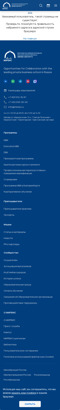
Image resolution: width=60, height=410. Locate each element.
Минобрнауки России (15, 369)
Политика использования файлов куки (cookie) (29, 356)
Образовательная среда (17, 284)
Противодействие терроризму (20, 302)
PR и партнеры (11, 244)
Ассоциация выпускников (17, 266)
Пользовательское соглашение (21, 350)
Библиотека (10, 344)
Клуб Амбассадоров (15, 272)
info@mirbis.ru (16, 106)
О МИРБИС (9, 320)
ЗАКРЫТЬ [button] (30, 404)
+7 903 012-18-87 (17, 97)
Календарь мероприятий (21, 90)
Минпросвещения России (17, 374)
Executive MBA (11, 146)
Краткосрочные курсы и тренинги (22, 164)
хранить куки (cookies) (23, 393)
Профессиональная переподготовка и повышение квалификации (25, 172)
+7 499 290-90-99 (18, 102)
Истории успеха (12, 278)
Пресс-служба (12, 326)
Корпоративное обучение (18, 191)
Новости (8, 238)
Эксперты (9, 214)
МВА (6, 140)
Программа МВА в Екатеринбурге (22, 185)
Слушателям (10, 260)
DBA (6, 152)
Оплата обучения (13, 290)
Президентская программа (19, 158)
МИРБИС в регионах (15, 338)
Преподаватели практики (17, 208)
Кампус (8, 332)
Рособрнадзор (12, 379)
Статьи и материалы (15, 232)
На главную (30, 38)
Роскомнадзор (42, 374)
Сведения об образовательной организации (28, 296)
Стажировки (10, 179)
